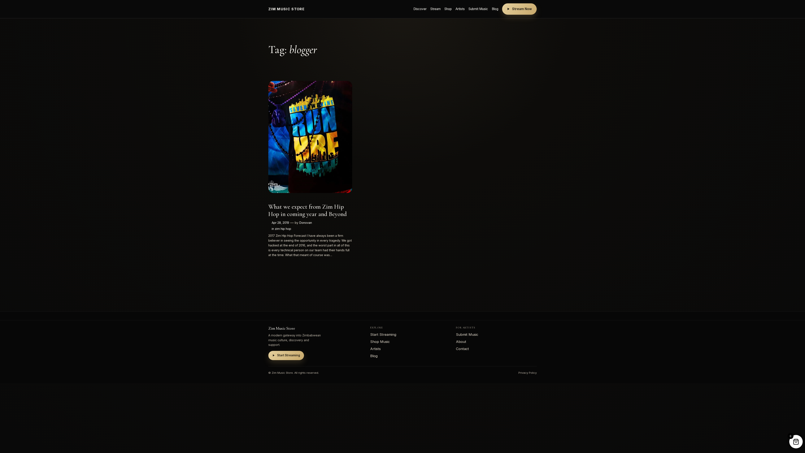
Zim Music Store (286, 9)
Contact (462, 349)
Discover (420, 9)
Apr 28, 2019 (280, 222)
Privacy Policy (527, 372)
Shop (448, 9)
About (461, 342)
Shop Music (380, 342)
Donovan (305, 222)
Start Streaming (288, 355)
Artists (460, 9)
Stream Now (522, 9)
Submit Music (478, 9)
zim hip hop (283, 228)
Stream (435, 9)
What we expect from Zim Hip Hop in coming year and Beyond (307, 210)
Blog (495, 9)
